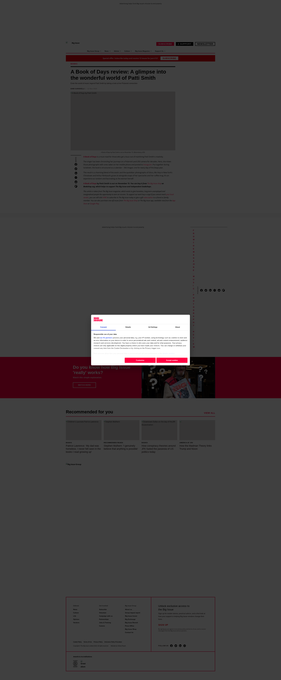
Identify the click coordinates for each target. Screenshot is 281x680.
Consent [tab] (103, 327)
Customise (140, 360)
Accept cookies (172, 360)
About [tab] (177, 327)
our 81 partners (106, 338)
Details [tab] (128, 327)
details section (169, 353)
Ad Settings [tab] (152, 327)
